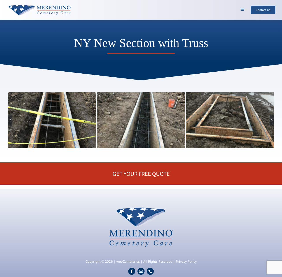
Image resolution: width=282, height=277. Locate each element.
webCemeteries (128, 261)
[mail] (141, 271)
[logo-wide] (40, 5)
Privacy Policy (186, 261)
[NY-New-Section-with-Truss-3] (52, 120)
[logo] (141, 205)
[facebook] (131, 271)
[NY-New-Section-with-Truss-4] (141, 120)
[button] (10, 120)
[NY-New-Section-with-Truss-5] (230, 120)
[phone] (150, 271)
